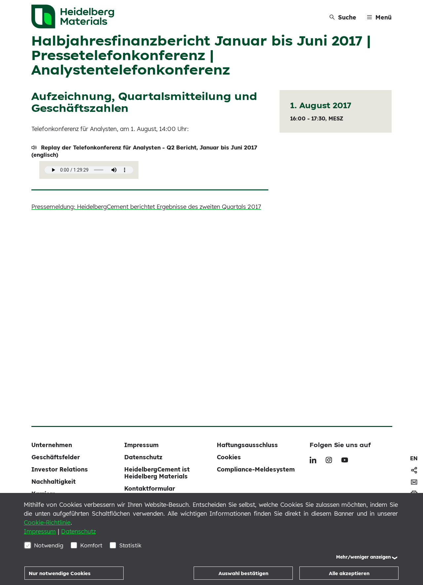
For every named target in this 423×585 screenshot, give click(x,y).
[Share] (414, 470)
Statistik (130, 545)
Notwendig (48, 545)
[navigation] (414, 458)
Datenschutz (78, 531)
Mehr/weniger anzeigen (363, 557)
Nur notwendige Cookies (60, 573)
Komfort (91, 545)
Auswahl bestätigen (243, 573)
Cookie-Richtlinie (47, 522)
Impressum (40, 531)
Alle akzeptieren (349, 573)
